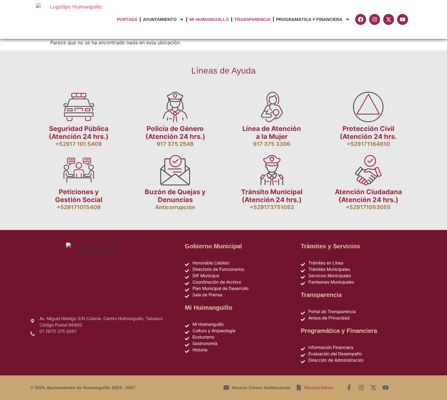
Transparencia (252, 19)
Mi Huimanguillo (209, 19)
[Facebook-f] (349, 387)
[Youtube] (386, 387)
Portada (127, 19)
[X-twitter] (373, 387)
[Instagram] (361, 387)
